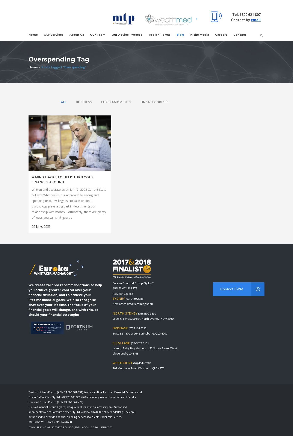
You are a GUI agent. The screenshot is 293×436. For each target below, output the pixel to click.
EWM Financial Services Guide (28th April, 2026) (63, 427)
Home (33, 67)
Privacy (107, 427)
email (256, 19)
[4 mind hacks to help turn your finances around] (70, 143)
